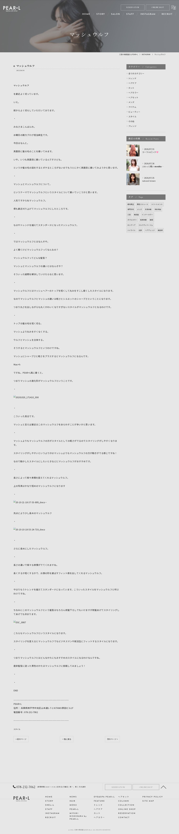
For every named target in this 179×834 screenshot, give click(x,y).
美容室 (136, 214)
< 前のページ (21, 739)
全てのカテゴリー (136, 73)
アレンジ (132, 126)
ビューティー (134, 111)
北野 (140, 230)
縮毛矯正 (131, 204)
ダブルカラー (132, 220)
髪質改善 (143, 220)
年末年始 (158, 209)
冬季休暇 (148, 209)
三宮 (129, 214)
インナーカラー (147, 214)
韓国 (151, 220)
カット (131, 87)
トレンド (132, 78)
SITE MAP (148, 801)
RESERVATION (132, 7)
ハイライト (131, 230)
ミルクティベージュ (146, 225)
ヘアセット (133, 97)
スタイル (16, 729)
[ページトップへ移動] (163, 787)
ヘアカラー (133, 92)
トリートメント (157, 204)
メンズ (131, 102)
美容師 (160, 230)
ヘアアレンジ (150, 230)
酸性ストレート (142, 204)
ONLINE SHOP (157, 7)
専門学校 (131, 209)
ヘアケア (132, 83)
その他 (131, 121)
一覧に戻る (66, 739)
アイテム (132, 107)
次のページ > (112, 739)
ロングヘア (131, 225)
